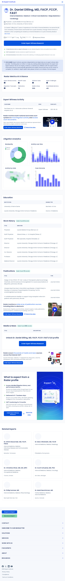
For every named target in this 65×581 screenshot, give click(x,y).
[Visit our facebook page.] (3, 566)
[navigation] (62, 2)
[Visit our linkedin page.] (9, 566)
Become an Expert (9, 516)
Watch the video (31, 127)
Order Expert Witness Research (32, 43)
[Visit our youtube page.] (12, 566)
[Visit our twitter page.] (6, 566)
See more (7, 33)
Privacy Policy (6, 571)
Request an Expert (9, 512)
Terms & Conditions (7, 577)
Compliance (5, 574)
